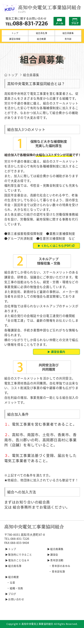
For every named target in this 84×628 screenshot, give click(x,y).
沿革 (12, 582)
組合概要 (13, 577)
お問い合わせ (16, 599)
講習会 (54, 554)
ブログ (12, 594)
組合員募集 (56, 549)
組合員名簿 (14, 566)
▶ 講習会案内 (56, 352)
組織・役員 (16, 588)
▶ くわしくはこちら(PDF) (55, 245)
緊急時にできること (20, 554)
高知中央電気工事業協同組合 (37, 623)
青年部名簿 (58, 571)
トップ (12, 549)
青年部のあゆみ (61, 566)
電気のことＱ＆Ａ (18, 560)
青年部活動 (56, 560)
